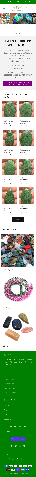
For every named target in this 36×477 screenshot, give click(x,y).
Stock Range (6, 269)
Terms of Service (10, 393)
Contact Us (8, 419)
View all (18, 219)
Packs (4, 346)
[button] (4, 8)
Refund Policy (9, 384)
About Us (7, 414)
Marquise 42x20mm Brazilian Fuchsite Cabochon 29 (9, 150)
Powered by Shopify (26, 473)
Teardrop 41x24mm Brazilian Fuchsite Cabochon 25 (9, 208)
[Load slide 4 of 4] (21, 34)
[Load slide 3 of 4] (19, 34)
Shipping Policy (9, 388)
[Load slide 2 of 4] (17, 34)
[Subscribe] (30, 431)
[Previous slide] (11, 34)
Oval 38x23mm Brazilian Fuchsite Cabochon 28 (25, 150)
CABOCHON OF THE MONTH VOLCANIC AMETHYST (18, 83)
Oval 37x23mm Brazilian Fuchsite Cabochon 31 (8, 121)
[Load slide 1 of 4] (14, 34)
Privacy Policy (9, 379)
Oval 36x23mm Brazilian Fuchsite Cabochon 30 (25, 121)
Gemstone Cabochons (14, 473)
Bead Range (6, 308)
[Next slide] (25, 34)
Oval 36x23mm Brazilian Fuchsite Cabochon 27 (8, 179)
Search (6, 405)
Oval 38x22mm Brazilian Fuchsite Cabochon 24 (25, 208)
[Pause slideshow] (34, 34)
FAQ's (6, 410)
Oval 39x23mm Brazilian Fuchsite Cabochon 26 (25, 179)
